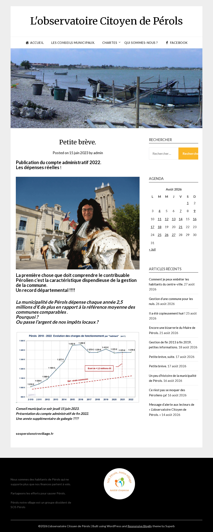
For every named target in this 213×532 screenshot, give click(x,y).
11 (159, 219)
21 (180, 227)
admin (98, 153)
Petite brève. (158, 366)
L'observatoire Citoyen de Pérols (106, 21)
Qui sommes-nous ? (141, 42)
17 (152, 227)
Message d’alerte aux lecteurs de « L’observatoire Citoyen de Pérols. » (171, 410)
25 (159, 235)
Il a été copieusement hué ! (167, 313)
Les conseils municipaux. (73, 42)
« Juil (152, 249)
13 (174, 219)
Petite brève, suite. (162, 357)
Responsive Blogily (140, 526)
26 (166, 235)
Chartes (109, 42)
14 (180, 219)
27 (174, 235)
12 (166, 219)
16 (195, 219)
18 (159, 227)
